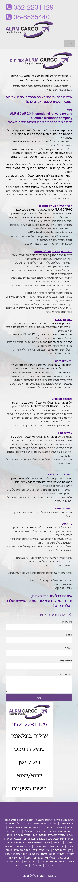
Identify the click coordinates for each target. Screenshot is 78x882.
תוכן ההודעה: (64, 674)
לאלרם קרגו (28, 875)
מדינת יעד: (66, 661)
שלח (39, 697)
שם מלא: (67, 622)
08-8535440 (31, 16)
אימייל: (68, 648)
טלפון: (68, 635)
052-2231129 (33, 7)
